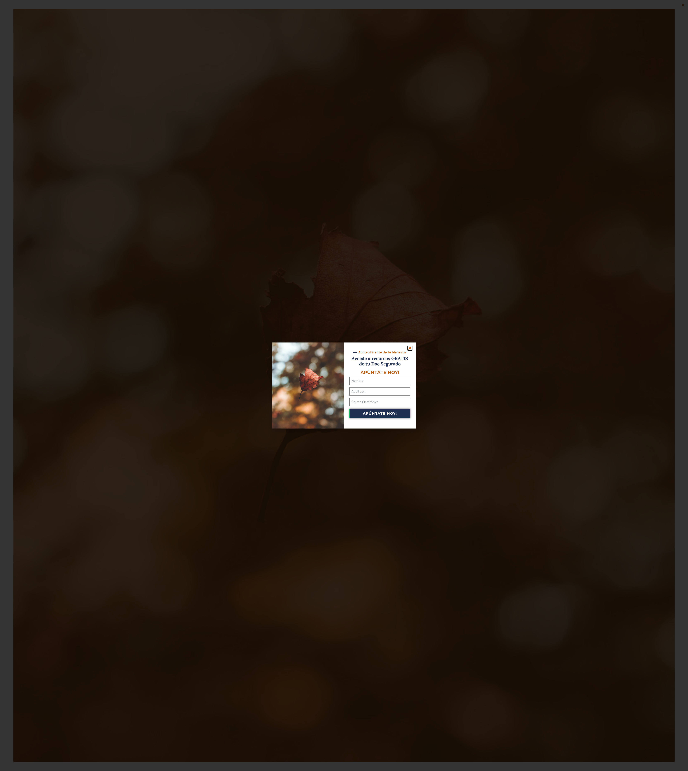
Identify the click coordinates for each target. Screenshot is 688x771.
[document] (344, 385)
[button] (410, 348)
